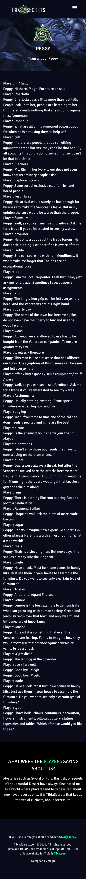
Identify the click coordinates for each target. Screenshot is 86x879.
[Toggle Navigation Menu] (75, 8)
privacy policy (67, 837)
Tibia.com (60, 853)
